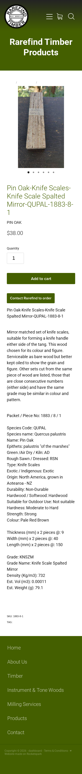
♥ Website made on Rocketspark (38, 752)
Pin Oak (43, 82)
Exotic (16, 622)
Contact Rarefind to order (30, 298)
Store (11, 82)
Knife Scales (26, 82)
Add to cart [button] (41, 278)
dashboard (35, 750)
